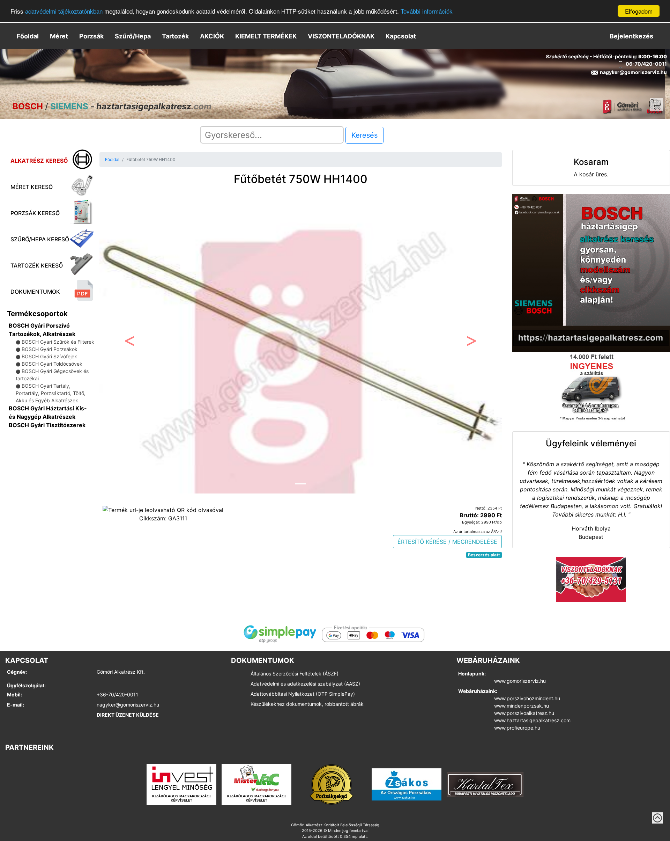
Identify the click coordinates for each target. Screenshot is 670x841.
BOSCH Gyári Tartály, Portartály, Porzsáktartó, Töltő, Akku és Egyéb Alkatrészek (50, 393)
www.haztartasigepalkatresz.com (532, 720)
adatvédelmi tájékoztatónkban (64, 11)
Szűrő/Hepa (133, 36)
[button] (129, 342)
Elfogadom (639, 11)
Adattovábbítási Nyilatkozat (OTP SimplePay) (303, 694)
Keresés (364, 135)
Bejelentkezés (631, 36)
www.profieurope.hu (517, 728)
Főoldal (28, 36)
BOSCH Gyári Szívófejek (49, 356)
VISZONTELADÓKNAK (341, 36)
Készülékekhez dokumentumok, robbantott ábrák (307, 704)
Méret (59, 36)
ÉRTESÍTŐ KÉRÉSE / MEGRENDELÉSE (447, 541)
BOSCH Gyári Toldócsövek (52, 364)
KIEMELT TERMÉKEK (266, 36)
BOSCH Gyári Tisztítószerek (47, 425)
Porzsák (91, 36)
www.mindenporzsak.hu (521, 706)
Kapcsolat (401, 36)
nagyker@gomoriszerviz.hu (128, 705)
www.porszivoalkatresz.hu (524, 713)
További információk (427, 11)
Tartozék (175, 36)
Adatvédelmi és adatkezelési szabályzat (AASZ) (305, 684)
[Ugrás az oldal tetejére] (657, 818)
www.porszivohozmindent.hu (527, 698)
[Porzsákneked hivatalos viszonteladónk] (331, 783)
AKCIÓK (212, 36)
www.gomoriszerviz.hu (520, 681)
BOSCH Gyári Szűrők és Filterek (58, 342)
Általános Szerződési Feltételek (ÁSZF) (294, 674)
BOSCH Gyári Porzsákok (49, 349)
